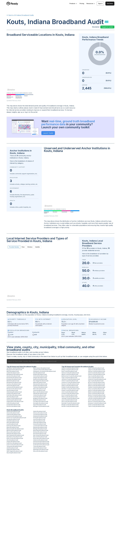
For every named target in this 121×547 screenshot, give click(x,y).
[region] (42, 64)
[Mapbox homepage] (11, 90)
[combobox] (60, 361)
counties (35, 352)
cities (27, 352)
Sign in (100, 3)
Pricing (82, 3)
